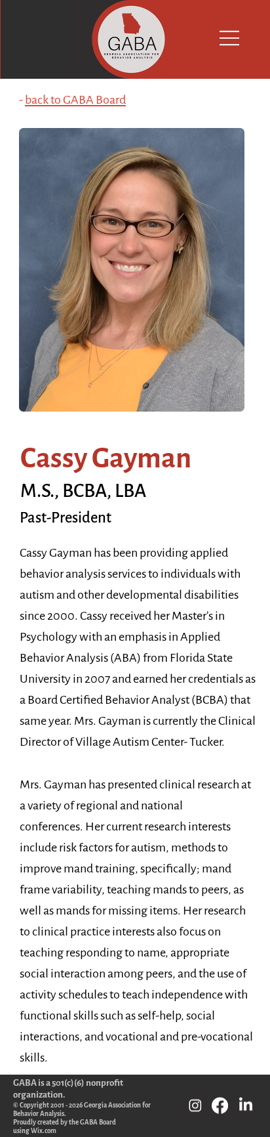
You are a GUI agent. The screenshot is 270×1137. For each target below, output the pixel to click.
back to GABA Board (75, 99)
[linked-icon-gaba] (246, 1106)
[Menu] (225, 38)
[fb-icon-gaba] (220, 1106)
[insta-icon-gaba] (195, 1106)
